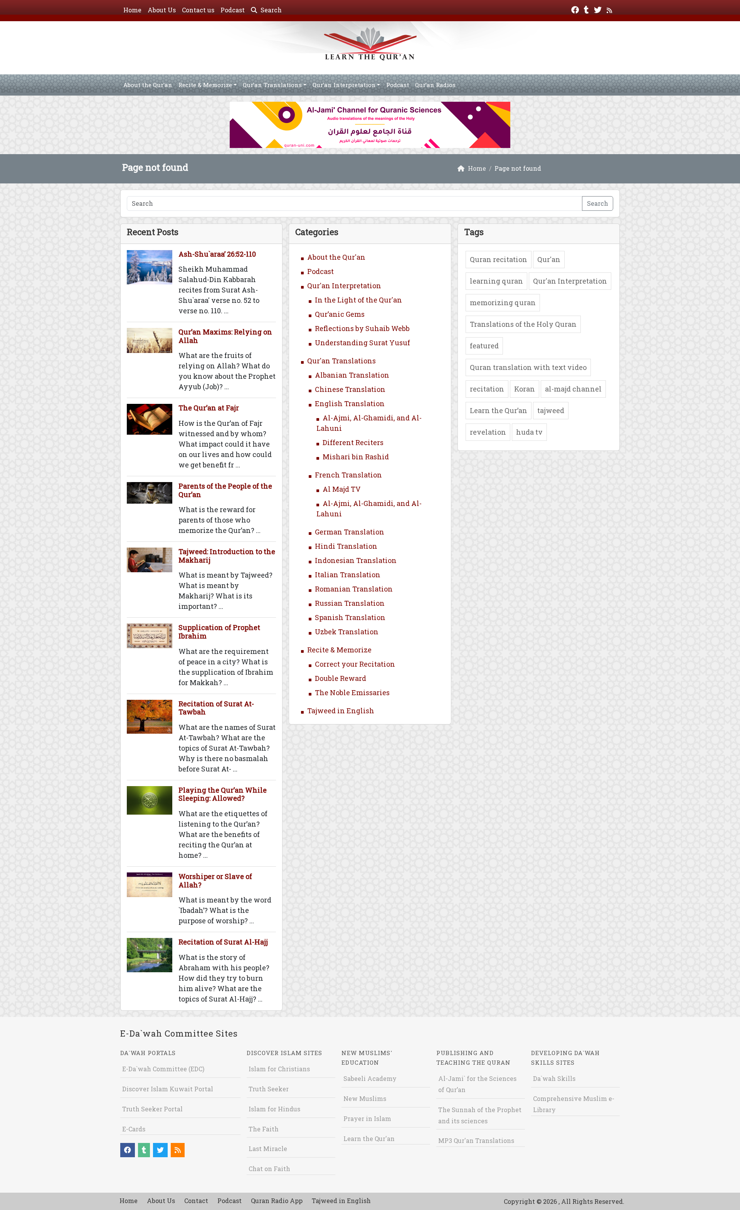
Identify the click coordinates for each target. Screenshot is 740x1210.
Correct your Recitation (355, 664)
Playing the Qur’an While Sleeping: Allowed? (222, 794)
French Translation (348, 474)
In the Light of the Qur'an (358, 299)
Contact (196, 1201)
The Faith (264, 1129)
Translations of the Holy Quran (523, 324)
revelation (488, 432)
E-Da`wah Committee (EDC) (163, 1069)
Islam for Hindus (274, 1109)
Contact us (198, 10)
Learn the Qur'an (369, 1138)
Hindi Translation (346, 546)
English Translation (350, 403)
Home (132, 10)
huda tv (529, 432)
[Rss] (610, 9)
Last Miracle (268, 1148)
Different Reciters (353, 442)
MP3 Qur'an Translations (476, 1140)
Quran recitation (498, 259)
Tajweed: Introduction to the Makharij (226, 556)
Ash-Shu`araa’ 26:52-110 (217, 254)
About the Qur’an (147, 85)
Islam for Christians (279, 1069)
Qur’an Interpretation (344, 85)
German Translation (349, 531)
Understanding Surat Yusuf (362, 342)
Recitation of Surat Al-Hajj (223, 941)
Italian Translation (347, 574)
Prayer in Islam (367, 1118)
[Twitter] (599, 9)
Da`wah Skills (554, 1078)
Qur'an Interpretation (344, 285)
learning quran (496, 281)
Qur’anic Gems (340, 314)
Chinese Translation (350, 389)
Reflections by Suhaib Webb (362, 328)
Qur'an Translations (341, 360)
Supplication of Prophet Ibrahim (219, 631)
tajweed (550, 410)
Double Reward (340, 678)
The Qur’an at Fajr (208, 407)
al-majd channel (573, 388)
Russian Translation (350, 603)
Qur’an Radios (435, 85)
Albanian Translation (352, 375)
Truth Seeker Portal (152, 1109)
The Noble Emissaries (352, 692)
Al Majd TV (342, 489)
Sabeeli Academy (370, 1078)
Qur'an (548, 259)
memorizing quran (503, 302)
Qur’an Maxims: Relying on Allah (225, 336)
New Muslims (364, 1098)
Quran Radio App (277, 1201)
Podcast (232, 10)
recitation (487, 388)
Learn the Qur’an (498, 410)
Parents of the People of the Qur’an (225, 490)
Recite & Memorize (205, 85)
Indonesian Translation (356, 560)
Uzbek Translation (346, 631)
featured (484, 345)
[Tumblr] (587, 9)
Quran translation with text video (528, 367)
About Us (162, 10)
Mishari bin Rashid (356, 456)
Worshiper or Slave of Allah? (215, 880)
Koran (524, 388)
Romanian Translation (354, 588)
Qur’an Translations (272, 85)
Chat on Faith (269, 1169)
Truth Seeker (269, 1089)
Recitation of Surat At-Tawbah (216, 708)
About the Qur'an (336, 257)
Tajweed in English (340, 710)
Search (270, 10)
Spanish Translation (350, 617)
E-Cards (133, 1129)
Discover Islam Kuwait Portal (167, 1089)
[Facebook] (576, 9)
